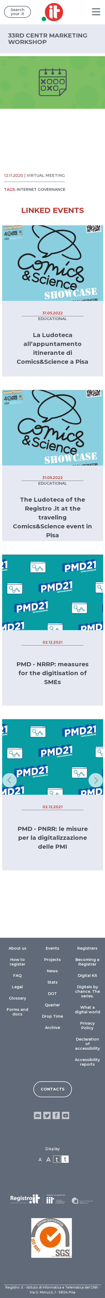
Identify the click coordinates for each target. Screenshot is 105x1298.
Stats (52, 982)
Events (52, 948)
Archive (52, 1027)
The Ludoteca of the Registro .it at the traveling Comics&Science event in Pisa (52, 517)
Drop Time (52, 1016)
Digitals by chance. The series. (87, 991)
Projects (52, 959)
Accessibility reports (87, 1062)
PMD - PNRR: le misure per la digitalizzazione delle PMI (53, 837)
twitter (47, 1115)
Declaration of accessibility (87, 1044)
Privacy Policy (87, 1025)
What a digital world (87, 1009)
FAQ (17, 975)
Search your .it (17, 11)
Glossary (17, 998)
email (37, 1115)
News (52, 971)
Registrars (87, 948)
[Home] (52, 13)
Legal (17, 986)
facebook (56, 1115)
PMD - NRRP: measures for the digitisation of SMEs (52, 673)
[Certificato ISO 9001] (51, 1238)
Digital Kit (87, 975)
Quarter (52, 1005)
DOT (52, 993)
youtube (65, 1115)
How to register (17, 962)
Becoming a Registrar (87, 962)
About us (17, 948)
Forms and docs (17, 1012)
